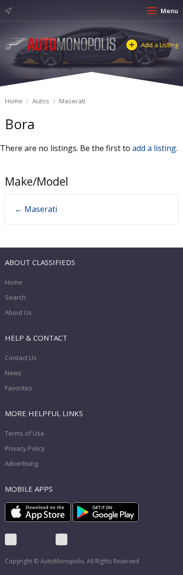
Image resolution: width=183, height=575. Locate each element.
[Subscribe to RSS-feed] (61, 539)
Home (13, 100)
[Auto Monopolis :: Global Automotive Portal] (61, 43)
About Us (18, 312)
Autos (40, 100)
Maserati (72, 100)
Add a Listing (159, 44)
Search (15, 297)
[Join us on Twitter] (36, 539)
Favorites (18, 387)
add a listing (154, 148)
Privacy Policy (25, 448)
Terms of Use (24, 433)
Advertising (21, 463)
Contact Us (21, 357)
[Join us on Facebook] (11, 539)
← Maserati (36, 209)
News (13, 372)
